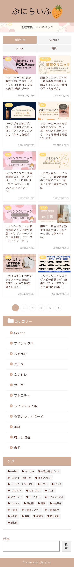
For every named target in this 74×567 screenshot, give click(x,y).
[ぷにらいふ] (37, 19)
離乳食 (13, 522)
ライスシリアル (55, 497)
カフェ (43, 484)
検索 (6, 539)
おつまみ (29, 471)
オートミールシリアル (21, 484)
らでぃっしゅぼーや (29, 416)
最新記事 (20, 39)
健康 (43, 503)
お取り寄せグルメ (50, 471)
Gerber (54, 39)
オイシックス (24, 343)
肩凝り (39, 516)
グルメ (20, 48)
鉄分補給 (54, 516)
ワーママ (15, 503)
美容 (17, 427)
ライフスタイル (25, 406)
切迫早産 (56, 503)
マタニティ (22, 395)
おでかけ (20, 354)
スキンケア (16, 490)
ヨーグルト (34, 497)
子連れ (13, 509)
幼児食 (13, 516)
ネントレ (20, 375)
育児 (54, 48)
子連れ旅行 (53, 509)
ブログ (19, 385)
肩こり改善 (22, 437)
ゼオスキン (34, 490)
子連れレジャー (32, 509)
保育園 (30, 503)
